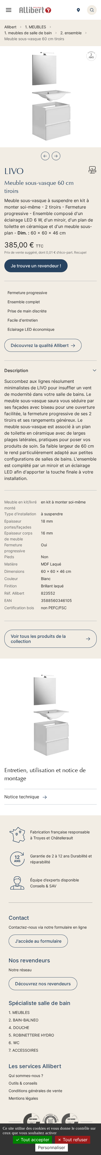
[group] (50, 96)
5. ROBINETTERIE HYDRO (31, 1035)
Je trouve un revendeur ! (36, 265)
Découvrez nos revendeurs (43, 983)
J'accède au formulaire (38, 941)
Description (16, 370)
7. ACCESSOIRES (23, 1050)
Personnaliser (51, 1147)
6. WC (14, 1042)
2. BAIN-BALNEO (24, 1020)
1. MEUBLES (19, 1012)
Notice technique (22, 796)
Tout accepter (34, 1139)
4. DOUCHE (19, 1027)
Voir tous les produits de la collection (38, 638)
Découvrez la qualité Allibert (40, 345)
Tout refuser (74, 1139)
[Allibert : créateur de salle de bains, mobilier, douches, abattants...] (35, 10)
